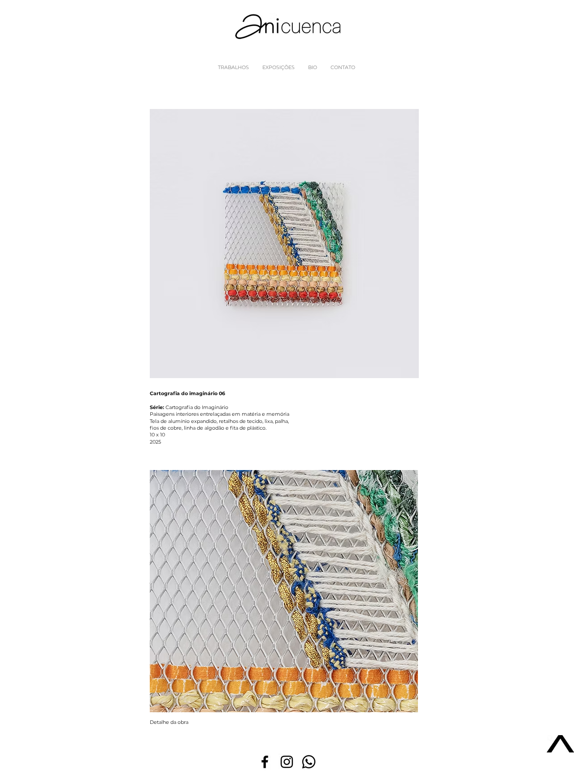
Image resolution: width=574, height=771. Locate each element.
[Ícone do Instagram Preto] (286, 762)
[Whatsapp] (308, 762)
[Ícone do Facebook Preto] (265, 762)
